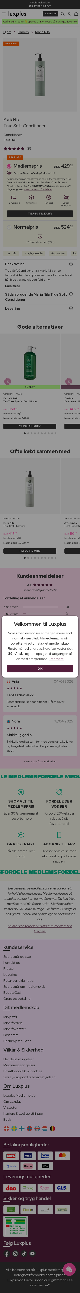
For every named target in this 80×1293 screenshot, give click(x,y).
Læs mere (56, 659)
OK (40, 668)
